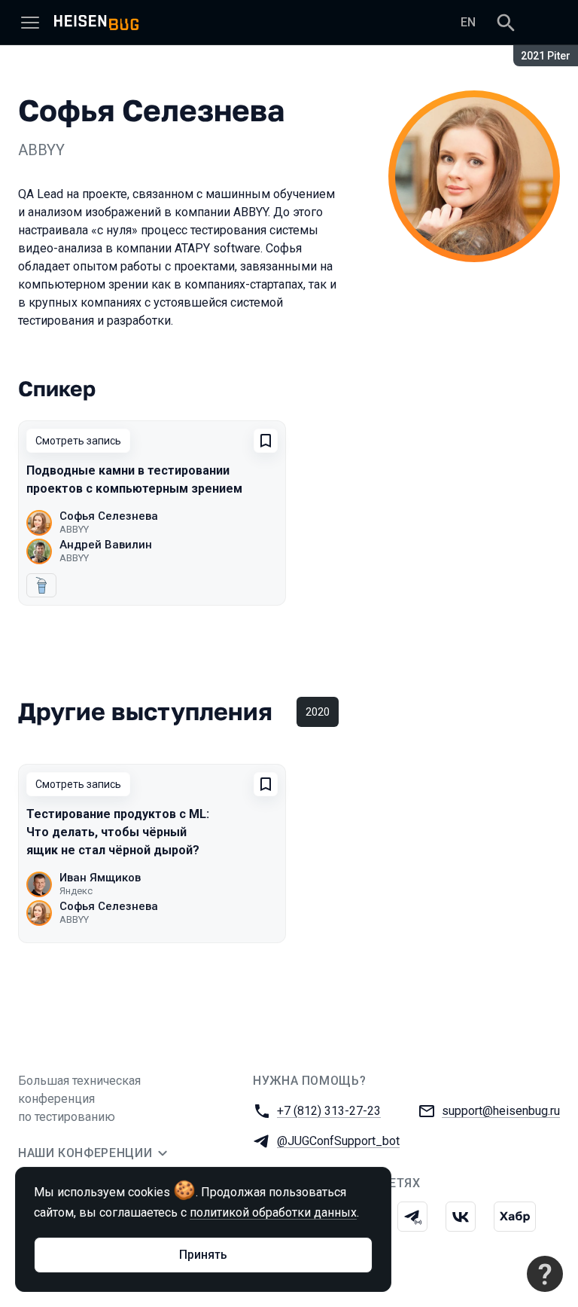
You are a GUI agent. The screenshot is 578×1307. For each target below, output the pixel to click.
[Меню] (30, 23)
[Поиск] (506, 23)
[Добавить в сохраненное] (266, 441)
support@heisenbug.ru (501, 1111)
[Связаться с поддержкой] (545, 1274)
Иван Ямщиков (100, 878)
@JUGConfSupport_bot (338, 1141)
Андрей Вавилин (105, 545)
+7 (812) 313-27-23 (329, 1111)
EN (468, 22)
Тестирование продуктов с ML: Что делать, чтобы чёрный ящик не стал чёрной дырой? (117, 832)
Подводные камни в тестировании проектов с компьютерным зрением (134, 479)
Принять (203, 1254)
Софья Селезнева (108, 516)
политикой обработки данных (273, 1212)
